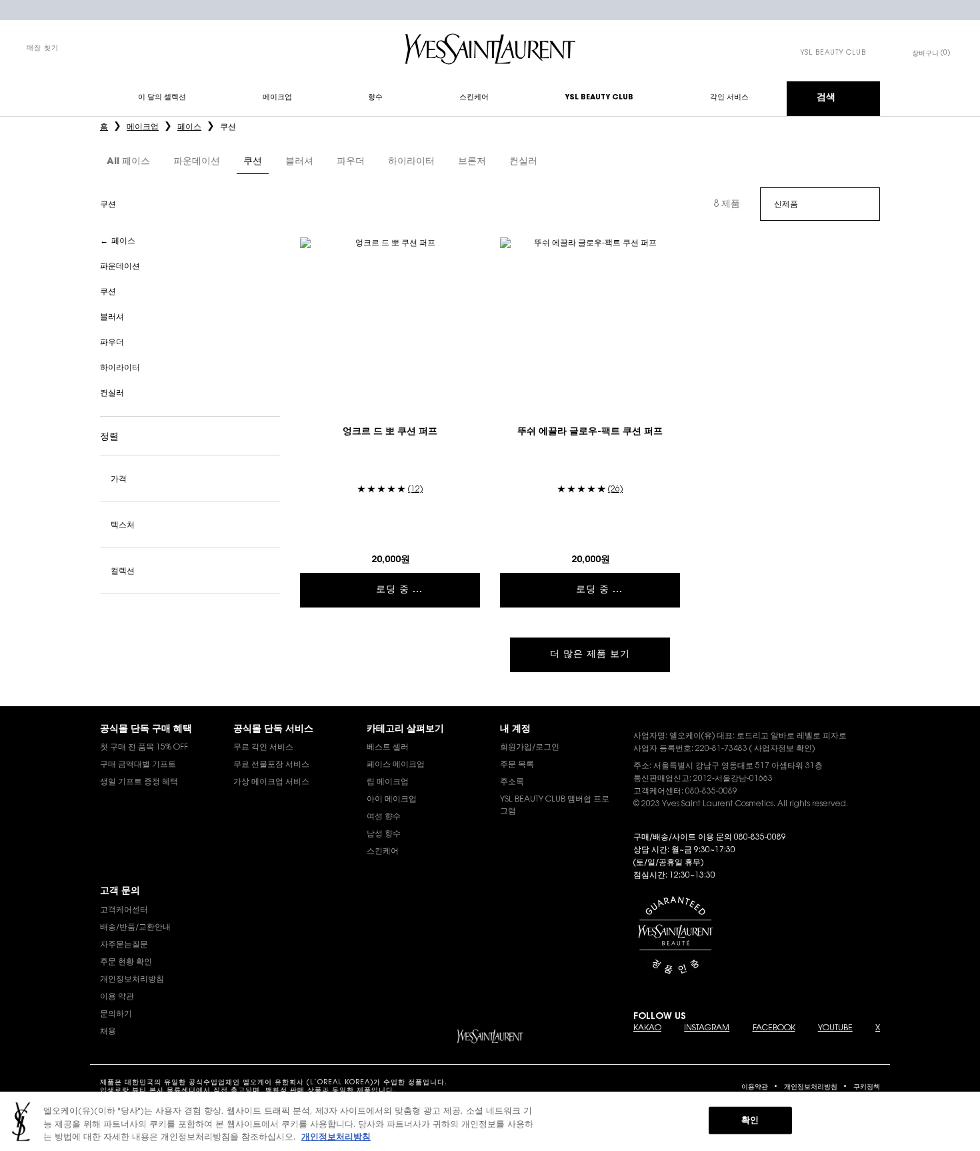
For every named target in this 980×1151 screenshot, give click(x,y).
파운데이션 (120, 267)
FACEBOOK (774, 1028)
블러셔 (112, 317)
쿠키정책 (866, 1087)
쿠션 (108, 292)
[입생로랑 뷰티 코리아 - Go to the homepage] (490, 49)
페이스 (123, 241)
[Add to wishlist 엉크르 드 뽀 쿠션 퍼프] (468, 249)
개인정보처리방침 (810, 1087)
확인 (750, 1120)
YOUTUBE (835, 1028)
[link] (833, 53)
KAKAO (647, 1028)
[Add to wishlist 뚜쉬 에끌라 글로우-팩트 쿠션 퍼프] (668, 249)
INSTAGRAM (706, 1028)
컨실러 (112, 393)
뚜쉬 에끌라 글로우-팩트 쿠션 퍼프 (590, 432)
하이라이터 (120, 368)
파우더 (112, 343)
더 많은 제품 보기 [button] (590, 655)
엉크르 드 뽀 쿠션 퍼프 (390, 432)
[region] (490, 1121)
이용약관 (754, 1087)
